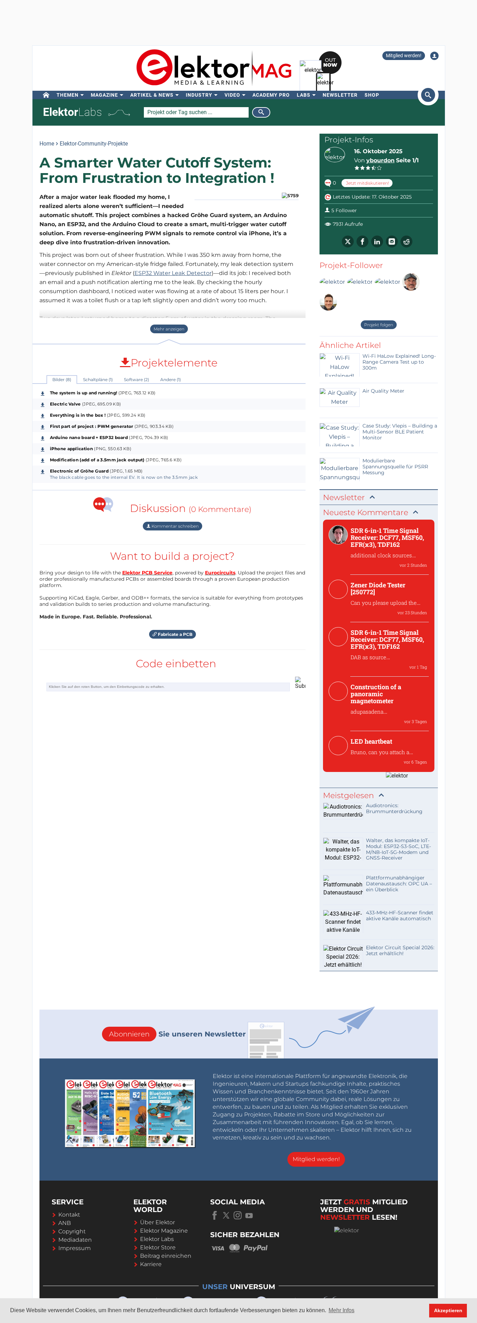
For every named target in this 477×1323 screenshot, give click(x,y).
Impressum (74, 1248)
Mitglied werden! (403, 55)
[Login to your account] (434, 56)
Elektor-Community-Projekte (94, 143)
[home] (46, 95)
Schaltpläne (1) (98, 379)
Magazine (104, 95)
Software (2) (136, 379)
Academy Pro (271, 95)
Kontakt (69, 1214)
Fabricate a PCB (174, 634)
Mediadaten (75, 1239)
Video (232, 95)
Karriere (151, 1264)
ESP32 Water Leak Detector (173, 273)
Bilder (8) (61, 379)
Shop (372, 95)
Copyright (72, 1231)
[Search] (261, 112)
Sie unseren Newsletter (177, 1034)
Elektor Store (158, 1247)
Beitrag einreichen (165, 1256)
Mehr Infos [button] (341, 1310)
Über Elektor (157, 1222)
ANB (64, 1223)
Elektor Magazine (164, 1230)
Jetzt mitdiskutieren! (367, 183)
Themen (68, 95)
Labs (303, 95)
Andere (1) (170, 379)
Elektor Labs (157, 1239)
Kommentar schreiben (175, 526)
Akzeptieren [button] (448, 1310)
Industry (199, 95)
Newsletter (340, 95)
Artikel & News (152, 95)
